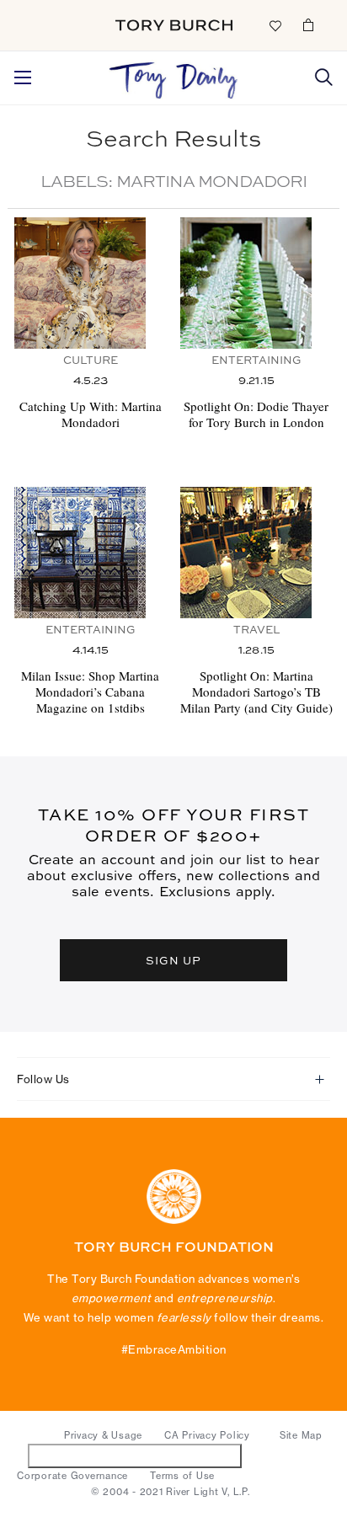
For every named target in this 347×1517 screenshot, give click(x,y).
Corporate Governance (72, 1476)
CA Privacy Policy (207, 1435)
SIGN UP (173, 960)
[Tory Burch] (173, 25)
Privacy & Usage (103, 1435)
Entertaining (256, 360)
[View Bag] (308, 24)
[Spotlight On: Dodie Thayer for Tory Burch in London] (256, 283)
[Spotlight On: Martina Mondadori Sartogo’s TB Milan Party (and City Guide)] (256, 552)
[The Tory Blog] (174, 75)
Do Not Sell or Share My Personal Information (135, 1455)
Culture (90, 360)
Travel (256, 630)
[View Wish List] (274, 24)
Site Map (301, 1435)
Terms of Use (182, 1476)
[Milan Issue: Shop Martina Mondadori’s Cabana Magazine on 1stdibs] (90, 552)
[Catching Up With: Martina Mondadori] (90, 283)
